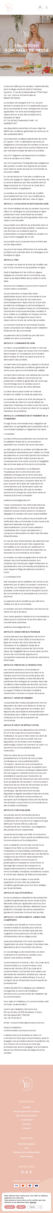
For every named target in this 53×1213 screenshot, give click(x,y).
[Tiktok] (26, 1172)
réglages (33, 1202)
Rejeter (21, 1207)
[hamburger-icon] (46, 7)
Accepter (10, 1207)
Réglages (32, 1207)
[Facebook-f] (30, 1172)
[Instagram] (22, 1172)
